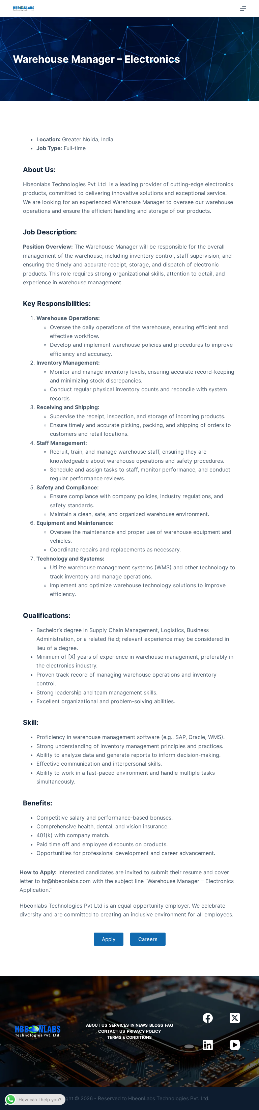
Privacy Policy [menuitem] (144, 1031)
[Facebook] (208, 1018)
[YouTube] (235, 1045)
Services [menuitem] (119, 1025)
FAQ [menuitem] (169, 1025)
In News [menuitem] (139, 1025)
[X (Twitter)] (235, 1018)
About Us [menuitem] (96, 1025)
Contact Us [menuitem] (111, 1031)
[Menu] (243, 8)
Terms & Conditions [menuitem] (129, 1037)
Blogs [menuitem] (156, 1025)
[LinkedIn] (208, 1045)
